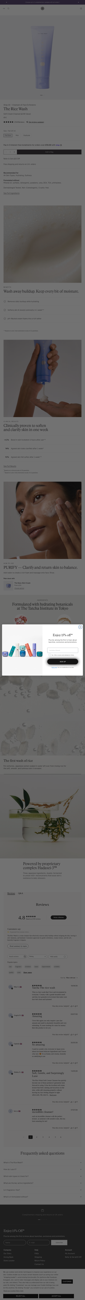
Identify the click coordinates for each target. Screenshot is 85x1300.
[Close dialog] (80, 627)
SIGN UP (63, 661)
